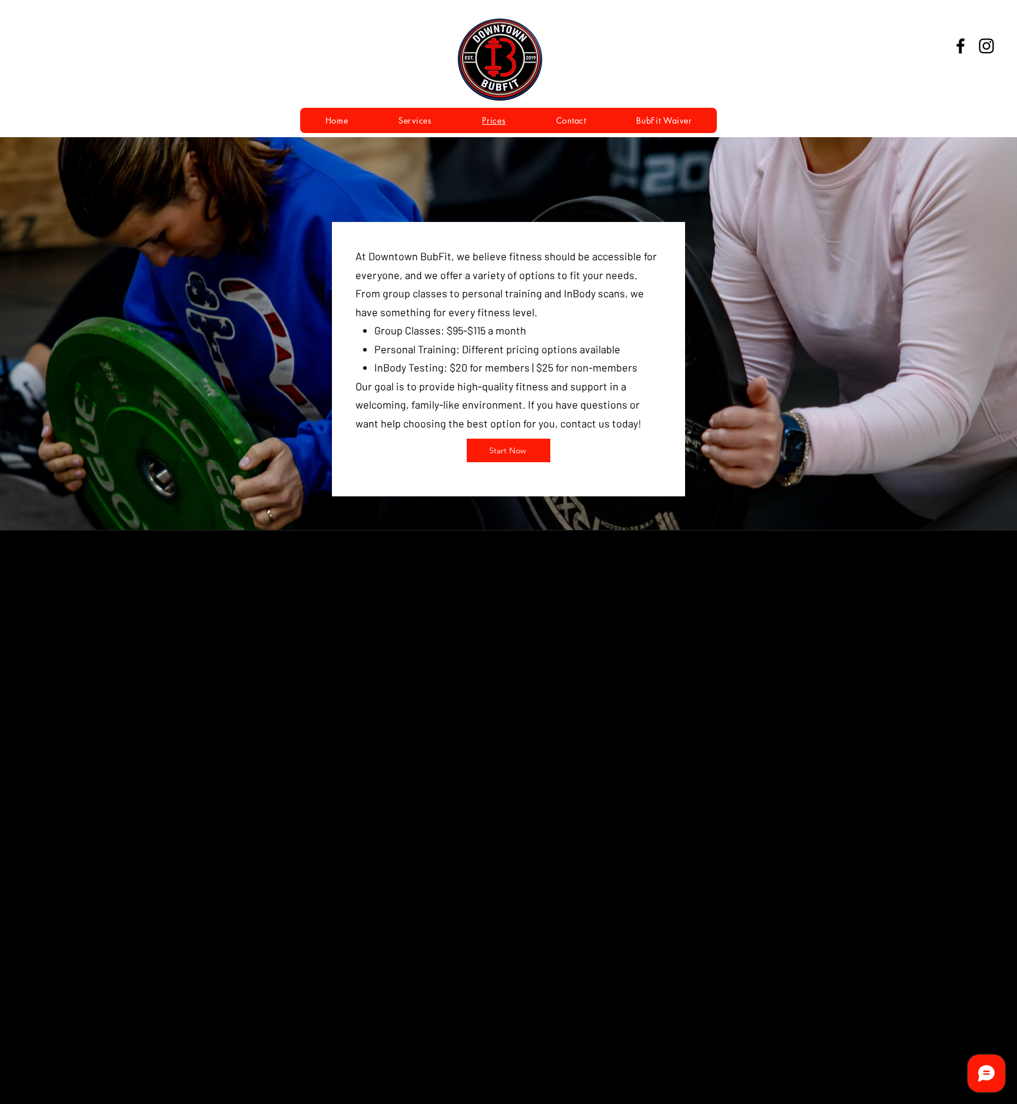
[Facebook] (960, 46)
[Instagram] (986, 46)
